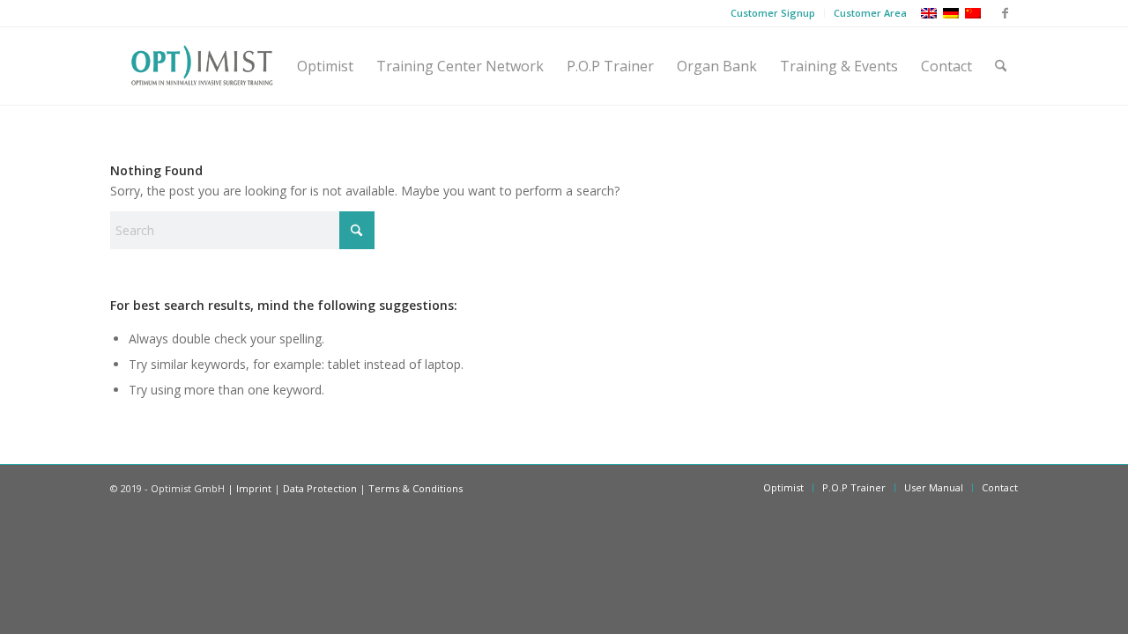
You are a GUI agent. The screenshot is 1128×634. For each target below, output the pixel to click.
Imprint (253, 488)
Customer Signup (773, 12)
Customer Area (870, 12)
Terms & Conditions (415, 488)
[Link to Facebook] (1004, 13)
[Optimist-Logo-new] (201, 66)
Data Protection (320, 488)
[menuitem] (773, 13)
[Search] (1000, 66)
